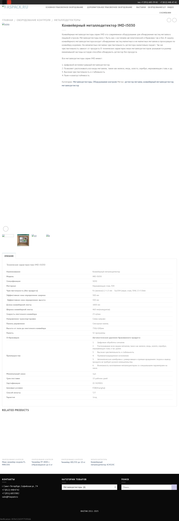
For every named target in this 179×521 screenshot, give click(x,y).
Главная (7, 20)
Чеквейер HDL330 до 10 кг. (73, 462)
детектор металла (133, 81)
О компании (165, 13)
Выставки (141, 7)
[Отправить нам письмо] (4, 2)
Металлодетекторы (67, 20)
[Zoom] (5, 228)
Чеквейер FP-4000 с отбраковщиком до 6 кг (42, 463)
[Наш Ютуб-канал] (9, 2)
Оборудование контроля (33, 20)
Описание (9, 256)
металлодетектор (70, 85)
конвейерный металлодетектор (158, 81)
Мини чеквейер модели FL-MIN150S (14, 463)
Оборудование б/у (157, 7)
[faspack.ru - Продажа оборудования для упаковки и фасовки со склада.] (15, 9)
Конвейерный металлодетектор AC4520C (103, 463)
